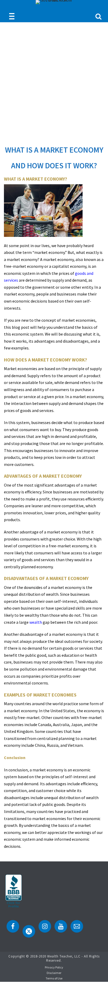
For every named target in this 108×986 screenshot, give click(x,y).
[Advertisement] (54, 79)
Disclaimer (54, 973)
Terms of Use (54, 978)
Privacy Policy (54, 967)
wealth (35, 622)
